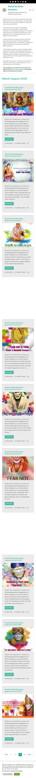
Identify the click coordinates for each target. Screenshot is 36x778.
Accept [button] (17, 774)
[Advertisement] (18, 298)
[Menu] (30, 10)
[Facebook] (10, 1)
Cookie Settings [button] (8, 774)
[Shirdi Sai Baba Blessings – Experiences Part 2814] (18, 170)
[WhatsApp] (23, 1)
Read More (10, 138)
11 (28, 743)
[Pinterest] (18, 1)
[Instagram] (15, 1)
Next (29, 754)
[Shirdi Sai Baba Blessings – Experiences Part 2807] (18, 706)
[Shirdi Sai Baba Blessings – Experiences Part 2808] (18, 639)
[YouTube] (25, 1)
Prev (6, 754)
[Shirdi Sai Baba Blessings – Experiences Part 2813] (18, 235)
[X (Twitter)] (13, 1)
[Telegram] (20, 1)
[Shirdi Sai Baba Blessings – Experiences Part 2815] (18, 104)
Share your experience (18, 69)
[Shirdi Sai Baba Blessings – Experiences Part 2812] (18, 339)
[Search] (33, 10)
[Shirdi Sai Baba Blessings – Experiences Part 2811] (18, 404)
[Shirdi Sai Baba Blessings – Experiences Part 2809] (18, 574)
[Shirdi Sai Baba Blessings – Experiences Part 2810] (18, 468)
